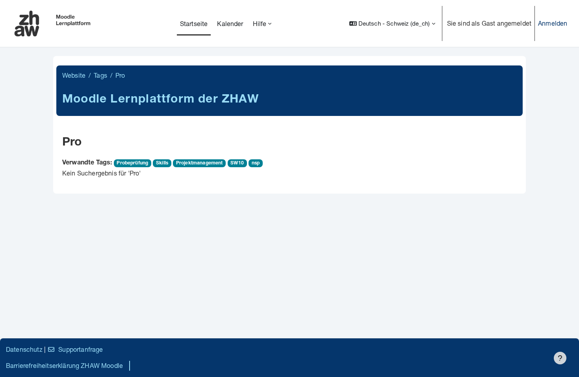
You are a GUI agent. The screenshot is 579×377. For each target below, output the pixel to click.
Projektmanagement (199, 163)
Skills (162, 163)
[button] (392, 23)
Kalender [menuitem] (230, 23)
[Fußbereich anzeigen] (560, 358)
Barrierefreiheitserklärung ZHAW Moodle (64, 365)
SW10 (237, 163)
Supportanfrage (80, 349)
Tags (100, 75)
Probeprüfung (132, 163)
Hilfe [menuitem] (260, 23)
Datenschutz (24, 349)
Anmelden (552, 23)
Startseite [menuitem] (194, 23)
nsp (256, 163)
